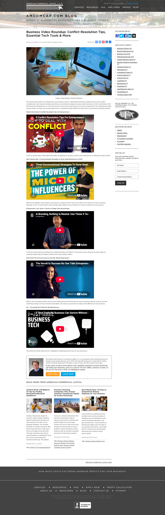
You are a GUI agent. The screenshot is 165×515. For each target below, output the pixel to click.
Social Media (122, 92)
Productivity (122, 86)
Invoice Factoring (66, 447)
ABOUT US (46, 491)
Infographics (122, 70)
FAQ (103, 7)
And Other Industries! (124, 144)
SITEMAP (121, 491)
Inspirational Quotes (125, 72)
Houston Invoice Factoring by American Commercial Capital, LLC (44, 6)
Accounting (121, 141)
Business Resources (125, 51)
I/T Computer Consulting (125, 138)
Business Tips (34, 447)
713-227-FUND (133, 3)
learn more (68, 374)
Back (109, 454)
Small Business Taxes (125, 89)
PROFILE (126, 7)
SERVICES (79, 7)
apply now (53, 374)
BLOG (136, 7)
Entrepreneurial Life (44, 447)
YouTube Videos (124, 95)
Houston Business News (126, 59)
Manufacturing (122, 136)
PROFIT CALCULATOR (113, 3)
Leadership (122, 81)
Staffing (119, 130)
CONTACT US (101, 491)
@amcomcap (57, 42)
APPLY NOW (114, 7)
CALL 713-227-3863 (82, 475)
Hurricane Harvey (124, 67)
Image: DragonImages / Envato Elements (69, 98)
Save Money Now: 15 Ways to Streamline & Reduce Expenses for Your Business (94, 391)
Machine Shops (122, 133)
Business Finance (63, 441)
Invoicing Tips (122, 78)
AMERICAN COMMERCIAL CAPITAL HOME (99, 462)
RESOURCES (92, 7)
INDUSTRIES (66, 491)
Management (122, 83)
